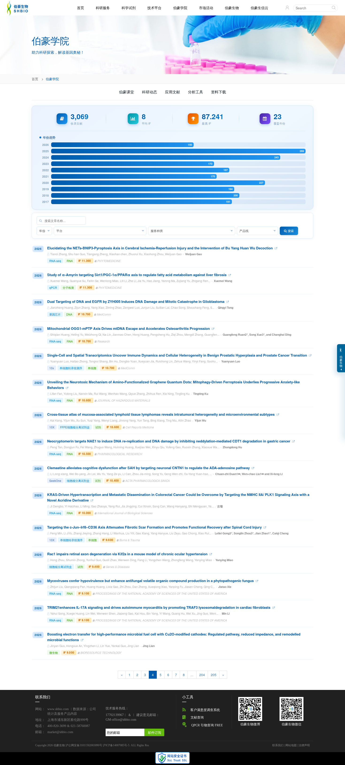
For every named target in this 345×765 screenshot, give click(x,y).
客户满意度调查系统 (205, 710)
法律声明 (304, 745)
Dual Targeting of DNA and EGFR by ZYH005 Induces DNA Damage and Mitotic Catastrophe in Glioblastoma (136, 301)
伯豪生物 (232, 7)
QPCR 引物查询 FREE (207, 725)
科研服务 (103, 7)
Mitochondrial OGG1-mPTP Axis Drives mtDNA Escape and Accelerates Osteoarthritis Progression (129, 328)
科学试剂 (129, 7)
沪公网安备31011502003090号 (83, 745)
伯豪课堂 (126, 92)
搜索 (290, 230)
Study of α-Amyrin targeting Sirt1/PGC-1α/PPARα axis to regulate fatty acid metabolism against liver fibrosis (137, 274)
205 (213, 674)
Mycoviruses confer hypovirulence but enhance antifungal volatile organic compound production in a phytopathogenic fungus (151, 580)
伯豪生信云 (259, 7)
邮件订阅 (154, 732)
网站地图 (291, 745)
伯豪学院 (180, 7)
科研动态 (149, 92)
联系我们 (278, 745)
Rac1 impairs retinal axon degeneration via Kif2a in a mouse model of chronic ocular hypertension (127, 553)
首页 (80, 7)
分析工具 (195, 92)
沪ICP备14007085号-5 (116, 745)
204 (202, 674)
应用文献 (172, 92)
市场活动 (206, 7)
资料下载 (218, 92)
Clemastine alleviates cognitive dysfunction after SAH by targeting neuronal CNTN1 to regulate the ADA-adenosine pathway (149, 467)
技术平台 (154, 7)
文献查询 (197, 717)
